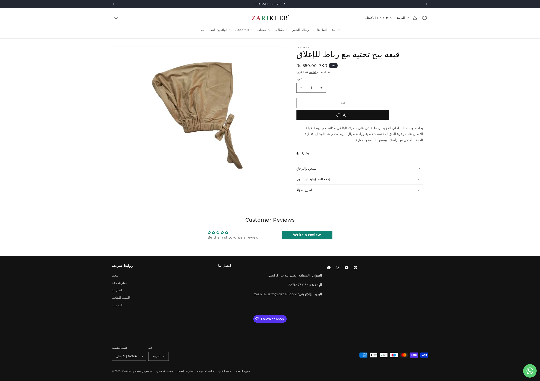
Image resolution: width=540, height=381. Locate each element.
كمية (299, 79)
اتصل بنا (117, 290)
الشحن (312, 71)
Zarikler (127, 371)
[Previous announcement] (113, 4)
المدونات (117, 305)
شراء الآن (342, 115)
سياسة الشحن (225, 371)
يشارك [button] (305, 153)
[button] (116, 17)
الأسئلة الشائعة (121, 298)
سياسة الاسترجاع (164, 371)
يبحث (115, 275)
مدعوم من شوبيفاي (142, 371)
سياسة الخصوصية (205, 371)
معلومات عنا (119, 283)
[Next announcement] (426, 4)
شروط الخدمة (243, 371)
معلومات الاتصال (185, 371)
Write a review (307, 235)
